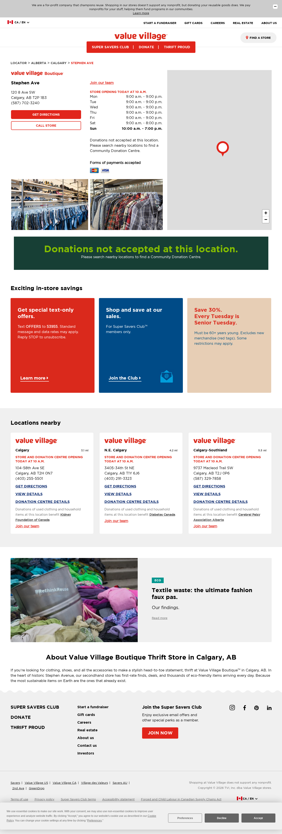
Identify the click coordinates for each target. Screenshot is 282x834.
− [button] (265, 219)
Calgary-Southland (210, 450)
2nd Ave (18, 788)
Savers (15, 782)
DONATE (146, 47)
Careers (84, 722)
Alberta (38, 63)
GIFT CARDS (193, 23)
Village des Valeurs (94, 782)
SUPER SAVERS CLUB (110, 47)
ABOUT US (269, 23)
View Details (29, 494)
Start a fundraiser (93, 707)
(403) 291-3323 (118, 478)
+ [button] (265, 213)
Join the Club (124, 377)
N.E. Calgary (115, 450)
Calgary (59, 63)
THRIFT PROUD (177, 47)
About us (85, 738)
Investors (85, 753)
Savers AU (120, 782)
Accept (258, 818)
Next (156, 204)
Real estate (87, 730)
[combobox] (258, 37)
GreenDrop (37, 788)
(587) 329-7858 (207, 478)
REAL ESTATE (243, 23)
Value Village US (36, 782)
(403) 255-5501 (29, 478)
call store (46, 125)
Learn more (141, 13)
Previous (17, 204)
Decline (221, 818)
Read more (159, 618)
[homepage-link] (141, 36)
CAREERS (218, 23)
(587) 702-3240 (25, 103)
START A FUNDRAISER (159, 23)
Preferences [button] (94, 820)
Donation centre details (42, 502)
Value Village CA (64, 782)
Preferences (185, 818)
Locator (19, 63)
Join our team (102, 83)
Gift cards (86, 715)
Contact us (87, 745)
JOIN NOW (160, 732)
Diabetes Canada (162, 514)
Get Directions (46, 114)
